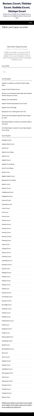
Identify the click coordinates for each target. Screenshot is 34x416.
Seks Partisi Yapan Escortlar (17, 47)
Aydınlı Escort (6, 172)
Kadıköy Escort (6, 280)
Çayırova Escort (6, 200)
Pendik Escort (6, 333)
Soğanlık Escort (6, 361)
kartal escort (17, 407)
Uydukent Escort (6, 393)
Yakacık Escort (6, 397)
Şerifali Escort (6, 345)
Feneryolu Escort (7, 236)
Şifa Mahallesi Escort (8, 349)
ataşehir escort (15, 403)
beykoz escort (23, 403)
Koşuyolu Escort (6, 301)
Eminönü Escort (6, 224)
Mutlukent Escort (7, 329)
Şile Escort (5, 353)
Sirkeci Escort (6, 357)
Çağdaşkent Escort (7, 196)
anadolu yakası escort (21, 405)
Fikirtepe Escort (6, 240)
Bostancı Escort (6, 188)
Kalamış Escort (6, 284)
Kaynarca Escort (6, 292)
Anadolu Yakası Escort (8, 144)
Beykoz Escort (6, 184)
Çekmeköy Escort (7, 204)
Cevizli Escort (6, 208)
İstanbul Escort (6, 276)
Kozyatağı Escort (6, 305)
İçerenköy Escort (7, 264)
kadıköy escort (10, 405)
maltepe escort (6, 403)
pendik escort (10, 407)
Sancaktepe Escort (7, 341)
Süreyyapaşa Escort (7, 373)
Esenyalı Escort (6, 232)
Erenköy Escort (6, 228)
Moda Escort (5, 325)
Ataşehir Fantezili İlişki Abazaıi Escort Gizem (14, 103)
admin (26, 49)
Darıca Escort (5, 216)
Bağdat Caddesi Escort (8, 176)
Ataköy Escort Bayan (8, 152)
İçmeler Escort (6, 268)
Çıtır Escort (5, 212)
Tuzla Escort (5, 377)
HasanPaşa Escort (7, 260)
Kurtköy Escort (6, 313)
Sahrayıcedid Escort (7, 337)
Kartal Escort (5, 288)
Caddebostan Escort (7, 192)
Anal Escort (5, 148)
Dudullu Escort (6, 220)
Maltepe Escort (6, 317)
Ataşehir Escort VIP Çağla (9, 107)
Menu (30, 22)
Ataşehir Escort (6, 160)
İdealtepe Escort (6, 272)
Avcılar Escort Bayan (8, 168)
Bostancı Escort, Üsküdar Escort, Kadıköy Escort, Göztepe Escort (17, 7)
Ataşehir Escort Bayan (8, 164)
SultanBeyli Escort (7, 369)
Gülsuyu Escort (6, 252)
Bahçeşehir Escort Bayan (9, 180)
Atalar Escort (5, 156)
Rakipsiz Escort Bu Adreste (9, 99)
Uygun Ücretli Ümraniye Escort (11, 89)
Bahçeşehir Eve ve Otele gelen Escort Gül (14, 111)
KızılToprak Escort (7, 296)
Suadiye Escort (6, 365)
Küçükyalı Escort (6, 308)
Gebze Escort (6, 244)
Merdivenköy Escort (8, 321)
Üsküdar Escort (6, 389)
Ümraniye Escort (6, 385)
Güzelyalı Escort (6, 256)
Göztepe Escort (6, 248)
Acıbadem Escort (6, 140)
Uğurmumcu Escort (7, 381)
